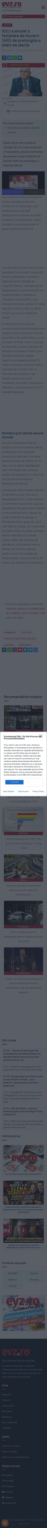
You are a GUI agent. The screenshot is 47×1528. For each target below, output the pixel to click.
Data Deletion (8, 791)
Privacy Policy (38, 791)
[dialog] (23, 764)
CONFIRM (14, 782)
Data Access (23, 791)
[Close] (41, 736)
